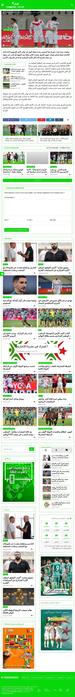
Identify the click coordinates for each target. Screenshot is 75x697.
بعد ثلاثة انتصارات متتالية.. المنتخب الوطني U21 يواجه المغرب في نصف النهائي (18, 433)
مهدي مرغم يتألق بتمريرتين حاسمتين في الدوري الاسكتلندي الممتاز (55, 301)
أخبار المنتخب (53, 166)
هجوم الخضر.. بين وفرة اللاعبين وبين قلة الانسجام (59, 171)
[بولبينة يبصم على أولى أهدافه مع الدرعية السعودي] (20, 285)
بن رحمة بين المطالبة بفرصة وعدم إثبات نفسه (17, 77)
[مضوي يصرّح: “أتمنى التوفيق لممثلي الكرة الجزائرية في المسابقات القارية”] (55, 252)
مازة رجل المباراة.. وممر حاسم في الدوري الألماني (17, 334)
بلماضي (60, 677)
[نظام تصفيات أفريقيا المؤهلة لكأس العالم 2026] (18, 597)
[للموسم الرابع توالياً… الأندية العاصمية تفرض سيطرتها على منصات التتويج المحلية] (37, 158)
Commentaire (9, 197)
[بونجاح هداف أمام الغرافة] (20, 383)
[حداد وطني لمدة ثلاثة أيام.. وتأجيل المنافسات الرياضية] (55, 383)
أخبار (40, 330)
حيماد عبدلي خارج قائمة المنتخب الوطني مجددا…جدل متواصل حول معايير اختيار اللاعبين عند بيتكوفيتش (17, 70)
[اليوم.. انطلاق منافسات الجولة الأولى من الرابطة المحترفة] (55, 416)
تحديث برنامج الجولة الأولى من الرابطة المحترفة (19, 367)
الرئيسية (40, 395)
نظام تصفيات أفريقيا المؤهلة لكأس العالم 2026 (17, 611)
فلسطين (51, 677)
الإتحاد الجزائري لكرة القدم (9, 428)
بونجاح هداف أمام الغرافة (13, 399)
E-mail (30, 220)
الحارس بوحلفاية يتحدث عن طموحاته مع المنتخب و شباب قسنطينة (19, 268)
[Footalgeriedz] (15, 5)
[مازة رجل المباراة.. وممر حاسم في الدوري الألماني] (20, 317)
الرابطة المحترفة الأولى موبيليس (10, 363)
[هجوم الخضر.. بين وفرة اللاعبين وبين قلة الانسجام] (61, 158)
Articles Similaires (52, 148)
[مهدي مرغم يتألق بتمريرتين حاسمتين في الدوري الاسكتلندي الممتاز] (55, 285)
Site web (53, 220)
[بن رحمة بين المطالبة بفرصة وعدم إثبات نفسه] (6, 79)
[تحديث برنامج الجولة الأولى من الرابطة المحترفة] (47, 505)
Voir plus (37, 180)
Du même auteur (65, 148)
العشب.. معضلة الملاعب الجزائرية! (17, 85)
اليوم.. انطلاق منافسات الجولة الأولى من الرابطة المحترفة (55, 433)
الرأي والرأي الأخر (10, 12)
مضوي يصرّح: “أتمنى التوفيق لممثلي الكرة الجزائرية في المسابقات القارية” (54, 268)
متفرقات (5, 607)
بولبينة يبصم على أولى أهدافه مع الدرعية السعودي (19, 301)
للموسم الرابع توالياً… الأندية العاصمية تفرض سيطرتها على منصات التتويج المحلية (37, 171)
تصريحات (5, 264)
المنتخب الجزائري (28, 677)
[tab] (52, 148)
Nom (6, 220)
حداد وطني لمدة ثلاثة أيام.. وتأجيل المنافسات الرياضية (52, 400)
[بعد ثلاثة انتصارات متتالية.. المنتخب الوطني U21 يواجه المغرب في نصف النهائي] (20, 416)
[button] (55, 346)
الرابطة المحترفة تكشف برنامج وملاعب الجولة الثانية (54, 367)
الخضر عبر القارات (7, 297)
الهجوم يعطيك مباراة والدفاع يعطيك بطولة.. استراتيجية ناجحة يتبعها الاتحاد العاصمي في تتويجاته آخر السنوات (13, 171)
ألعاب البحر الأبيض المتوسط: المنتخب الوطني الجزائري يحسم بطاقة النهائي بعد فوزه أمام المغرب (54, 334)
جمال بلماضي (41, 677)
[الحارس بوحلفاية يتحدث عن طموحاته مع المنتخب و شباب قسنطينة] (20, 252)
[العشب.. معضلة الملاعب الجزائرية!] (6, 86)
